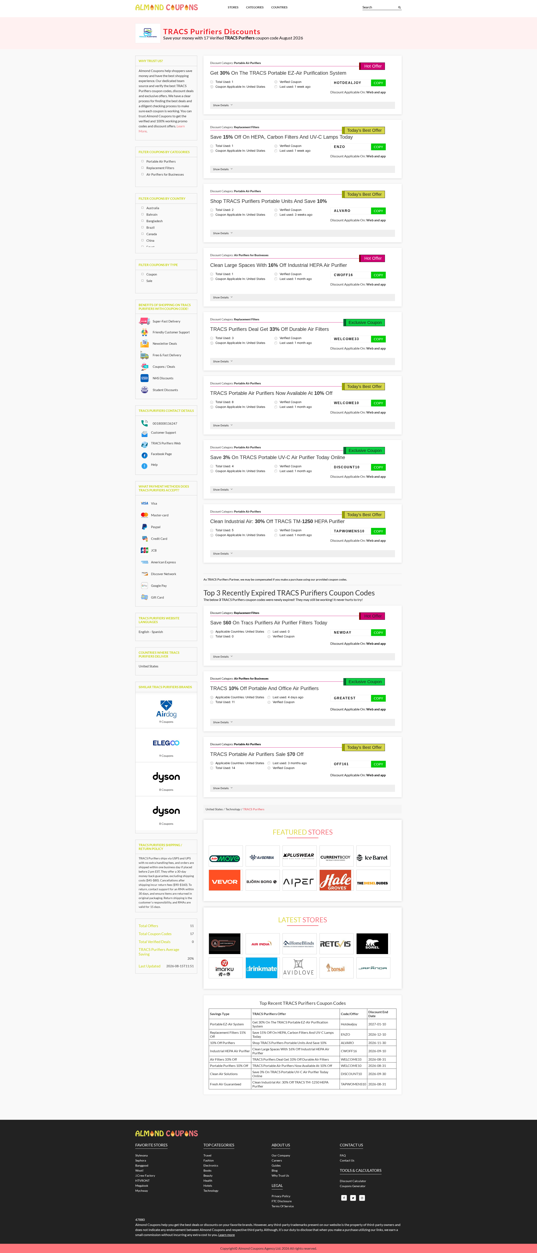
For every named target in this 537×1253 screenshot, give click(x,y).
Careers (277, 1160)
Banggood (141, 1165)
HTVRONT (142, 1180)
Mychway (141, 1190)
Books (207, 1170)
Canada (151, 234)
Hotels (207, 1185)
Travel (207, 1155)
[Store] (226, 943)
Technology (210, 1190)
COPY (378, 83)
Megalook (141, 1185)
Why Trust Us (280, 1175)
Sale (149, 281)
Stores (233, 7)
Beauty (207, 1175)
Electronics (210, 1165)
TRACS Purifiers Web (166, 443)
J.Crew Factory (145, 1175)
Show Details (221, 105)
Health (207, 1180)
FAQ (343, 1155)
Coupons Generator (353, 1186)
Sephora (140, 1160)
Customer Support (163, 432)
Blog (275, 1170)
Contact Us (347, 1160)
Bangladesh (154, 221)
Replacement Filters (160, 168)
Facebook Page (161, 454)
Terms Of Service (283, 1206)
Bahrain (151, 214)
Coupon (151, 274)
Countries (279, 7)
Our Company (281, 1155)
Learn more (226, 1235)
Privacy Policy (281, 1196)
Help (154, 464)
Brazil (150, 227)
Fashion (208, 1160)
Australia (152, 208)
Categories (255, 7)
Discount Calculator (353, 1181)
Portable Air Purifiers (161, 161)
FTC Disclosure (282, 1201)
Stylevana (141, 1155)
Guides (276, 1165)
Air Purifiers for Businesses (165, 174)
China (150, 240)
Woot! (139, 1170)
